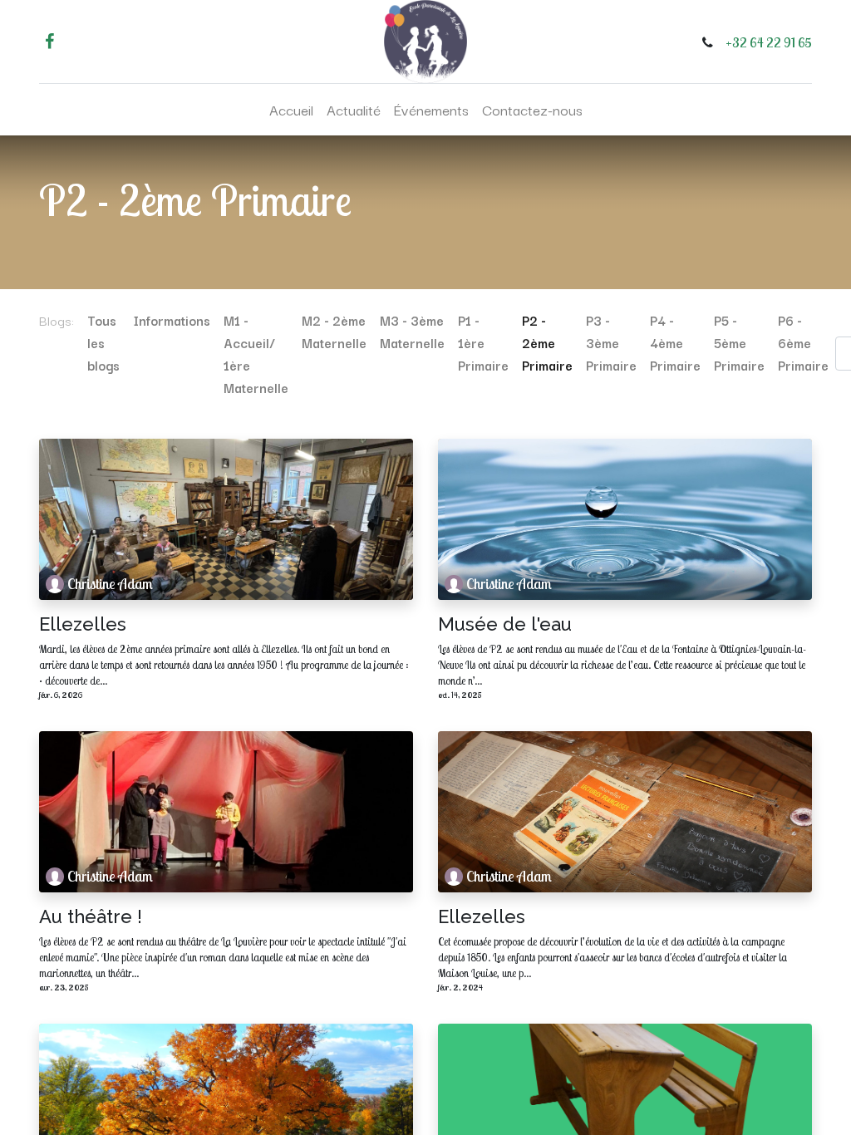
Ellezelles (82, 624)
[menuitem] (291, 110)
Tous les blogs (103, 342)
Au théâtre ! (90, 916)
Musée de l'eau (505, 624)
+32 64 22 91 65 (769, 42)
